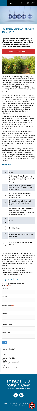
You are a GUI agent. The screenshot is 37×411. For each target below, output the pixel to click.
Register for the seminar (18, 51)
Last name (5, 296)
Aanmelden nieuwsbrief (19, 405)
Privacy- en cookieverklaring (24, 403)
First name (5, 288)
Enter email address (7, 325)
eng (27, 3)
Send (4, 343)
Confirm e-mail (6, 333)
